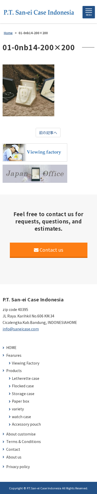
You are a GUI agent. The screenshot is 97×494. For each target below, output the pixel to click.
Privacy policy (18, 466)
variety (18, 408)
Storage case (23, 393)
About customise (21, 434)
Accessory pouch (26, 424)
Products (14, 370)
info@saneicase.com (21, 328)
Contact (13, 449)
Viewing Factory (25, 363)
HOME (11, 347)
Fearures (13, 355)
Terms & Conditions (23, 441)
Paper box (20, 401)
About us (13, 457)
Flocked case (23, 385)
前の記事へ (48, 132)
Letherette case (25, 378)
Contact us (51, 249)
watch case (21, 416)
